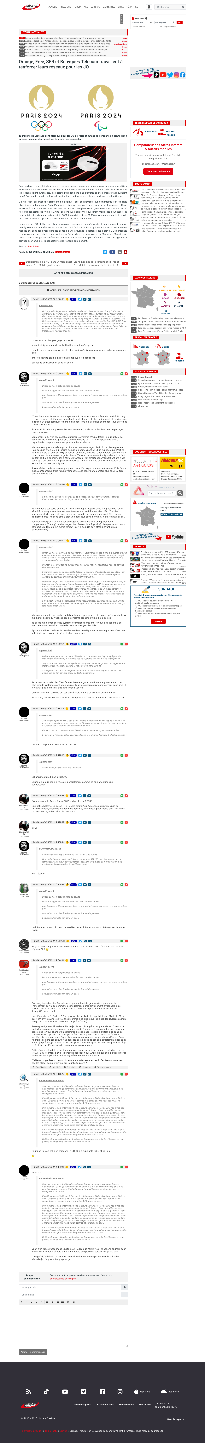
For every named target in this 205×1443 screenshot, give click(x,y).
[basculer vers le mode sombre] (149, 7)
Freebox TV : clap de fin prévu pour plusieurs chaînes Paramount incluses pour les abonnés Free (162, 582)
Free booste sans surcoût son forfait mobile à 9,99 (162, 328)
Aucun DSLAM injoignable (174, 503)
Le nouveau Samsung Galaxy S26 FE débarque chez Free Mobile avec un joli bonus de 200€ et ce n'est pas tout (163, 225)
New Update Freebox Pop (150, 399)
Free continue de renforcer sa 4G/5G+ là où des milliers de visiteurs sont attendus (63, 52)
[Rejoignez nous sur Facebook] (103, 1391)
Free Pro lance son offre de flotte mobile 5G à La (161, 331)
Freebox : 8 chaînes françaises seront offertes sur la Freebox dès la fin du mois (162, 570)
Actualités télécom (120, 44)
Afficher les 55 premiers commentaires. (75, 290)
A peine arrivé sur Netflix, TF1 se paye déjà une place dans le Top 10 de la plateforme (162, 553)
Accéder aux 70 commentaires (73, 273)
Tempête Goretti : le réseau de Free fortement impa (162, 321)
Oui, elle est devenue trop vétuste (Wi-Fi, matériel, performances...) (155, 602)
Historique (86, 1067)
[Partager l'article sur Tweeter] (105, 252)
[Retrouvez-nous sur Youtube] (66, 1391)
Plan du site (145, 1404)
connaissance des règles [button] (63, 1278)
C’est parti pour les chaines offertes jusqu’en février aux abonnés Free (161, 564)
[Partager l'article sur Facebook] (112, 252)
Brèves (124, 41)
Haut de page (174, 1419)
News (125, 38)
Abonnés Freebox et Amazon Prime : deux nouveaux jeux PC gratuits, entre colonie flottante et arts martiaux (163, 197)
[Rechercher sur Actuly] (180, 493)
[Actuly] (139, 491)
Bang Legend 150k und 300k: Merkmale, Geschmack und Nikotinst (157, 397)
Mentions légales (82, 1404)
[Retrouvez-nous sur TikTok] (47, 1391)
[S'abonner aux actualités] (125, 252)
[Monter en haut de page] (89, 299)
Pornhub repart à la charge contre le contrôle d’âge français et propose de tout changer (66, 49)
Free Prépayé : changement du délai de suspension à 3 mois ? (156, 404)
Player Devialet (145, 377)
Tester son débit (104, 1067)
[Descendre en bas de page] (84, 299)
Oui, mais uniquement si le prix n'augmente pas (160, 606)
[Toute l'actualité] (121, 32)
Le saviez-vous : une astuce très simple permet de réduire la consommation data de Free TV (163, 207)
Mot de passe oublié (168, 26)
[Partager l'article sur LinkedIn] (120, 252)
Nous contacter (126, 1404)
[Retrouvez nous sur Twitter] (84, 1391)
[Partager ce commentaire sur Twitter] (80, 299)
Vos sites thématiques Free (151, 452)
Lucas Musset (62, 252)
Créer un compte (138, 26)
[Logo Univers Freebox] (31, 6)
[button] (21, 1302)
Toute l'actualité (33, 32)
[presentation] (21, 1302)
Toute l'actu (51, 1430)
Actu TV (139, 546)
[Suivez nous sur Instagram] (121, 1391)
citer (73, 299)
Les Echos (33, 246)
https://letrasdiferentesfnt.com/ (153, 386)
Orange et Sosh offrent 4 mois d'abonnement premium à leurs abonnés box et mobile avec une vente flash (163, 203)
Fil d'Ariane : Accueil (31, 1430)
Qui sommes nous (105, 1404)
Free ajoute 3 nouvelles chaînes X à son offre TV (163, 574)
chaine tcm (143, 406)
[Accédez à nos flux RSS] (29, 1391)
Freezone (139, 18)
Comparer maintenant (158, 171)
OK (179, 22)
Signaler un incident (171, 514)
